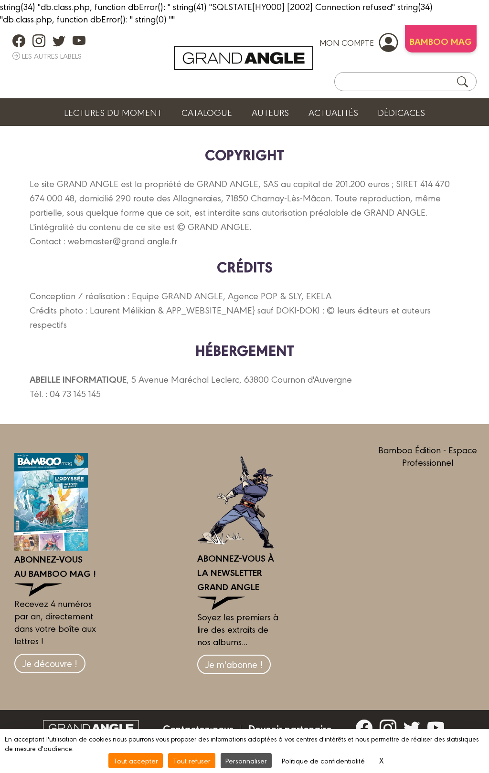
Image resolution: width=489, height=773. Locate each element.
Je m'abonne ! (234, 664)
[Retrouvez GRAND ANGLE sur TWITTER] (59, 40)
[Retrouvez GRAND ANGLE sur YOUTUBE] (79, 40)
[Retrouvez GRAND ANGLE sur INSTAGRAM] (38, 40)
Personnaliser (246, 760)
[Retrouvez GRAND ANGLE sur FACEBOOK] (18, 40)
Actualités (333, 112)
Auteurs (270, 112)
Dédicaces (401, 112)
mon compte (346, 42)
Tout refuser (192, 760)
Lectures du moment (113, 112)
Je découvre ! (49, 663)
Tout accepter (135, 760)
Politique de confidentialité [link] (323, 760)
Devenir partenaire (290, 728)
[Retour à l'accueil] (243, 58)
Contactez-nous (198, 728)
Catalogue (206, 112)
